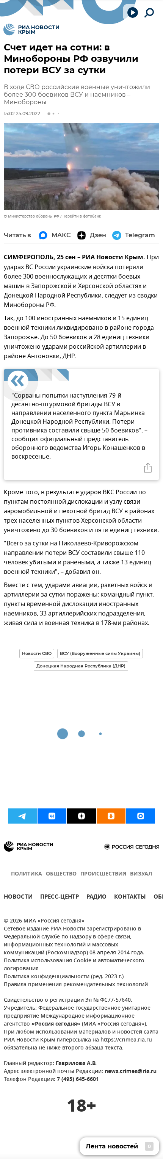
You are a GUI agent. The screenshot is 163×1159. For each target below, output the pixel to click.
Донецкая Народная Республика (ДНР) (80, 666)
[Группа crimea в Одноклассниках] (111, 816)
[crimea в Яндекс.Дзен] (81, 816)
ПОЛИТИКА (26, 874)
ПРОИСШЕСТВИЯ (103, 874)
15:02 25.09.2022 (22, 113)
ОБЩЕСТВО (61, 874)
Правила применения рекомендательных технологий (76, 984)
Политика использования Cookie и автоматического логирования (74, 965)
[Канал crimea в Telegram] (22, 816)
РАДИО (96, 897)
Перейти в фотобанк (82, 216)
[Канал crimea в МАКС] (140, 816)
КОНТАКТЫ (130, 897)
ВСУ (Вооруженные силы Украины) (100, 653)
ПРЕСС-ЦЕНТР (59, 897)
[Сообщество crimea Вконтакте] (52, 816)
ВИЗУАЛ (141, 874)
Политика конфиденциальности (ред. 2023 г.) (64, 977)
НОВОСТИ (18, 897)
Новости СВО (37, 653)
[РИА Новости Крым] (31, 29)
